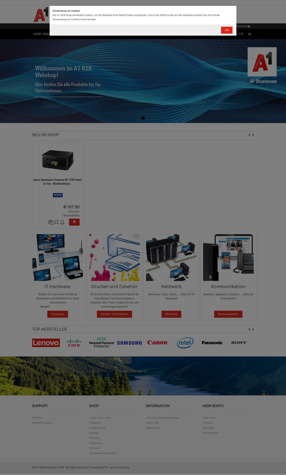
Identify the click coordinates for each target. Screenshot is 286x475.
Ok (227, 30)
